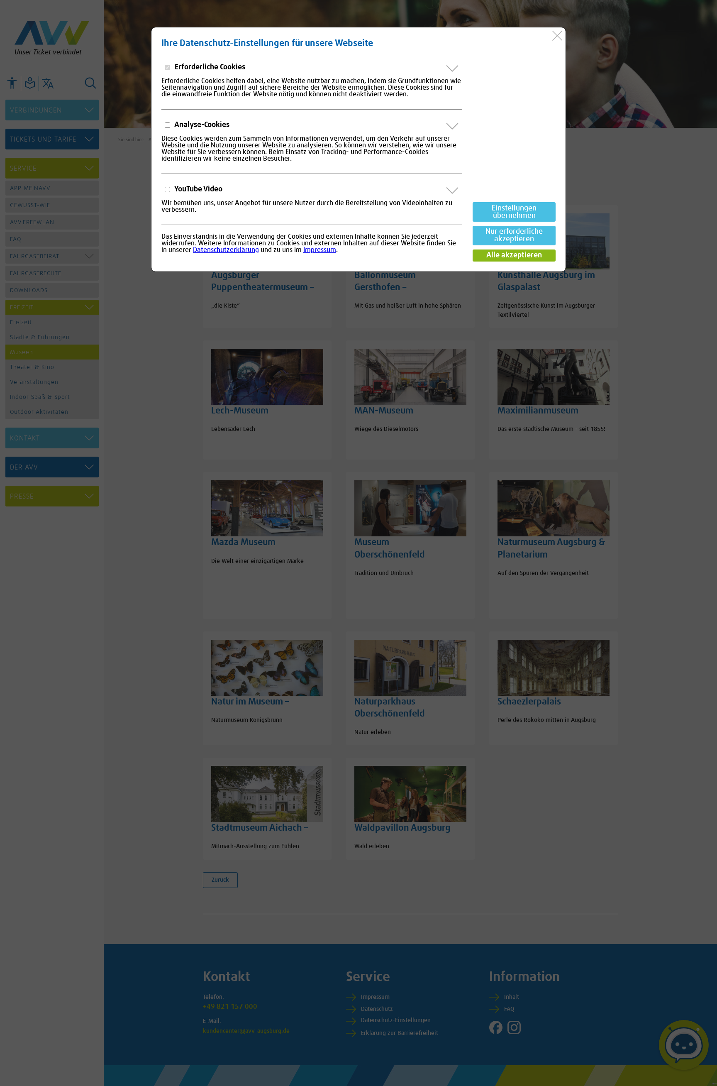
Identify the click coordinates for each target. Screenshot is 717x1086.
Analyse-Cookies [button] (201, 125)
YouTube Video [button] (197, 189)
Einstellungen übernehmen (514, 212)
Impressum (319, 250)
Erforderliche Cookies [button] (209, 67)
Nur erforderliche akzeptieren (514, 235)
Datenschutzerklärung (226, 250)
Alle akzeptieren (514, 255)
